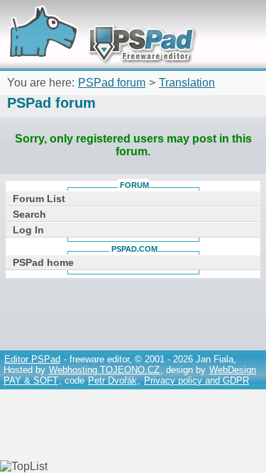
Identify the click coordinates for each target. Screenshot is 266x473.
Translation (187, 83)
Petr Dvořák (112, 380)
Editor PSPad (32, 359)
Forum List (39, 198)
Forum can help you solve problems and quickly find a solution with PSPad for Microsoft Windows (97, 19)
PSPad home (43, 262)
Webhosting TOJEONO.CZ (104, 370)
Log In (28, 229)
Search (29, 214)
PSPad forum (111, 83)
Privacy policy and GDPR (196, 380)
